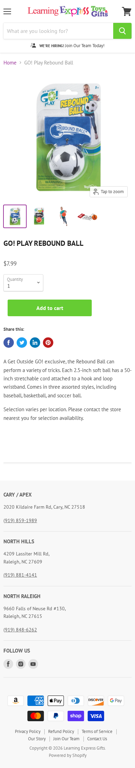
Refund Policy (61, 731)
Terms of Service (97, 731)
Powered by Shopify (68, 755)
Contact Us (97, 739)
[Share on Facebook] (8, 342)
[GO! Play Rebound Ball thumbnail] (15, 216)
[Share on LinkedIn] (35, 342)
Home (10, 63)
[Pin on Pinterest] (48, 342)
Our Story (37, 739)
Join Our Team (66, 739)
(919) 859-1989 (20, 520)
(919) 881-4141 (20, 575)
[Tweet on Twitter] (22, 342)
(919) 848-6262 (20, 630)
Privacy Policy (27, 731)
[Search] (122, 31)
